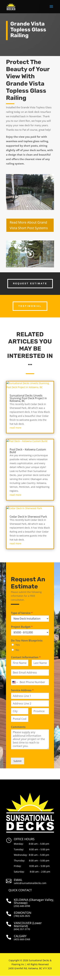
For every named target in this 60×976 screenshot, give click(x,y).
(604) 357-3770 (22, 929)
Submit (18, 761)
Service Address (22, 690)
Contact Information (26, 657)
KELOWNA (21, 900)
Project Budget (22, 627)
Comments (18, 727)
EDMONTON (22, 913)
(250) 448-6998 (22, 906)
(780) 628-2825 (22, 915)
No (17, 650)
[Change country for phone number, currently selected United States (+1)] (14, 682)
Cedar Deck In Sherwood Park (28, 516)
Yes (18, 645)
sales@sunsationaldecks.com (30, 883)
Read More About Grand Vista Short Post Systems (29, 225)
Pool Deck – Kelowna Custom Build (28, 451)
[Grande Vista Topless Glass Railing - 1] (30, 209)
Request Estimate (30, 283)
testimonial (30, 306)
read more (15, 427)
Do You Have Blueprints (26, 640)
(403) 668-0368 (22, 939)
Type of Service (22, 613)
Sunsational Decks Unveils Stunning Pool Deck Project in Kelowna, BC (28, 398)
